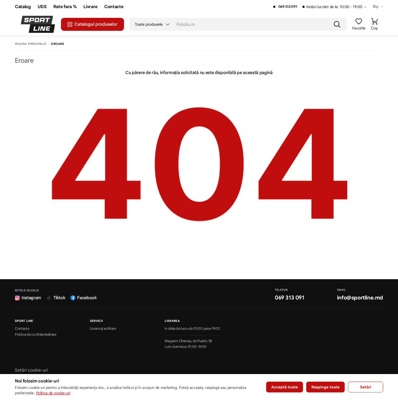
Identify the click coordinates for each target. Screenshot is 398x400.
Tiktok (59, 298)
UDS (42, 7)
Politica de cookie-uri (53, 393)
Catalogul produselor (96, 24)
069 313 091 (287, 7)
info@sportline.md (360, 297)
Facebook (86, 298)
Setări (365, 387)
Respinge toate (325, 387)
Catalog (23, 7)
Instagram (31, 298)
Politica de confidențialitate (35, 334)
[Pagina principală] (38, 24)
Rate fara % (65, 7)
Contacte (113, 7)
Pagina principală (30, 43)
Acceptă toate (284, 387)
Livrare (90, 7)
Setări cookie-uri (31, 370)
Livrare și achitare (103, 328)
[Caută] (337, 24)
